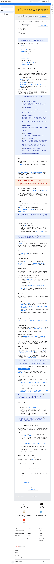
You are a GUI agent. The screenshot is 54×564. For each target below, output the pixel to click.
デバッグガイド (43, 300)
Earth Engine (8, 1)
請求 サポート (28, 272)
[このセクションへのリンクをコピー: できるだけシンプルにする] (34, 115)
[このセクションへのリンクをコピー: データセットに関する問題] (31, 251)
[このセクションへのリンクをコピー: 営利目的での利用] (27, 325)
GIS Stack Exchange (23, 82)
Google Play (41, 540)
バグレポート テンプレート (40, 231)
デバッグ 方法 (20, 351)
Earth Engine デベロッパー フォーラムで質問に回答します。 (31, 470)
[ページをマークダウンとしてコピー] (27, 25)
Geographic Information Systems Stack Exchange (33, 172)
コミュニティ (23, 3)
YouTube (28, 538)
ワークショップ (25, 478)
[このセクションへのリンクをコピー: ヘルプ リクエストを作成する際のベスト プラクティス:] (20, 98)
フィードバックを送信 (42, 25)
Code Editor (22, 86)
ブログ (28, 530)
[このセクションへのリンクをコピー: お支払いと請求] (27, 269)
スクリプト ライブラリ (26, 482)
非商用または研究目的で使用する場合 (30, 336)
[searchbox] (7, 7)
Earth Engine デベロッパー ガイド (26, 79)
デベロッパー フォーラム (37, 215)
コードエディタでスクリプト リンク (37, 183)
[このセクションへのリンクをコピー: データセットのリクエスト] (34, 376)
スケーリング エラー (43, 350)
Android (40, 530)
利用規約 (16, 561)
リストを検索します (33, 407)
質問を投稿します (24, 310)
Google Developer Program (19, 530)
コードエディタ (20, 243)
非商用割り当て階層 (34, 9)
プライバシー (21, 561)
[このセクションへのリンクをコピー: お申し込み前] (24, 346)
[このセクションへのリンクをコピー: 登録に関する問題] (29, 258)
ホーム (2, 3)
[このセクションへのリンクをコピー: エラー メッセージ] (29, 294)
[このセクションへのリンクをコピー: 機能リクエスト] (27, 402)
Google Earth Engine (29, 21)
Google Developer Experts (19, 533)
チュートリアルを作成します (25, 471)
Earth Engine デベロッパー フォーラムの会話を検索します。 (31, 84)
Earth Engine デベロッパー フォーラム (26, 352)
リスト (26, 225)
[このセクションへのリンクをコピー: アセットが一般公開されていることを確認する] (42, 148)
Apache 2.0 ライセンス (28, 495)
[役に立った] (45, 21)
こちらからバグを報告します (23, 253)
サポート (17, 3)
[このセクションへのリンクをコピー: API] (20, 221)
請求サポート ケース (29, 279)
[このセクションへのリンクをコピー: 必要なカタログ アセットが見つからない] (42, 455)
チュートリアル (25, 480)
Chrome (16, 550)
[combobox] (35, 1)
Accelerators (17, 535)
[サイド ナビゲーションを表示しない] (13, 562)
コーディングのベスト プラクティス (30, 351)
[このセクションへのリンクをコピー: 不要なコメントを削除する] (34, 133)
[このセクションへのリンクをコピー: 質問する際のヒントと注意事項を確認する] (34, 177)
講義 (22, 477)
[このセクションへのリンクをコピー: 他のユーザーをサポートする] (35, 463)
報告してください (30, 314)
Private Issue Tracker (24, 288)
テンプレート (41, 413)
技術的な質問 (20, 172)
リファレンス (11, 3)
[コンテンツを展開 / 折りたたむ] (24, 28)
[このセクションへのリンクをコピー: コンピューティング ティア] (34, 318)
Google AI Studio (42, 535)
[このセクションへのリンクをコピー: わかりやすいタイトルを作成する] (37, 101)
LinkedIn (28, 535)
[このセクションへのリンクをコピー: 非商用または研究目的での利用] (33, 334)
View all (40, 542)
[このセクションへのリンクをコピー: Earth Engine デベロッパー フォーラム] (37, 188)
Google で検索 (30, 303)
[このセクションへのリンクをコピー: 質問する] (24, 158)
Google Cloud (41, 538)
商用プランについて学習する (33, 328)
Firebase (40, 533)
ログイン (51, 1)
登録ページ (25, 261)
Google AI (17, 555)
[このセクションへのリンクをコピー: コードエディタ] (26, 241)
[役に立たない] (47, 21)
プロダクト (22, 21)
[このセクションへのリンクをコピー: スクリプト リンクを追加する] (36, 138)
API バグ (27, 430)
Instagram (29, 533)
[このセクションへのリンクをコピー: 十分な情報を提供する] (33, 107)
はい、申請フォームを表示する (24, 368)
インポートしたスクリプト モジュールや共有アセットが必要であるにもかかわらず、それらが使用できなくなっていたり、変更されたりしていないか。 (34, 443)
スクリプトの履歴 (27, 435)
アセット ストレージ (43, 336)
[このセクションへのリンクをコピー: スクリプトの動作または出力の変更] (39, 425)
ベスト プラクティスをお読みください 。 (33, 357)
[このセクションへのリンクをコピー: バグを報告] (25, 201)
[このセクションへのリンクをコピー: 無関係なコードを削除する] (34, 125)
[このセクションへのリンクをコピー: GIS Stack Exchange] (28, 170)
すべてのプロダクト (18, 557)
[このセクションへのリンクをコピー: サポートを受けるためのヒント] (36, 68)
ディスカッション (36, 190)
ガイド (6, 3)
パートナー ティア (21, 341)
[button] (7, 10)
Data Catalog (29, 3)
